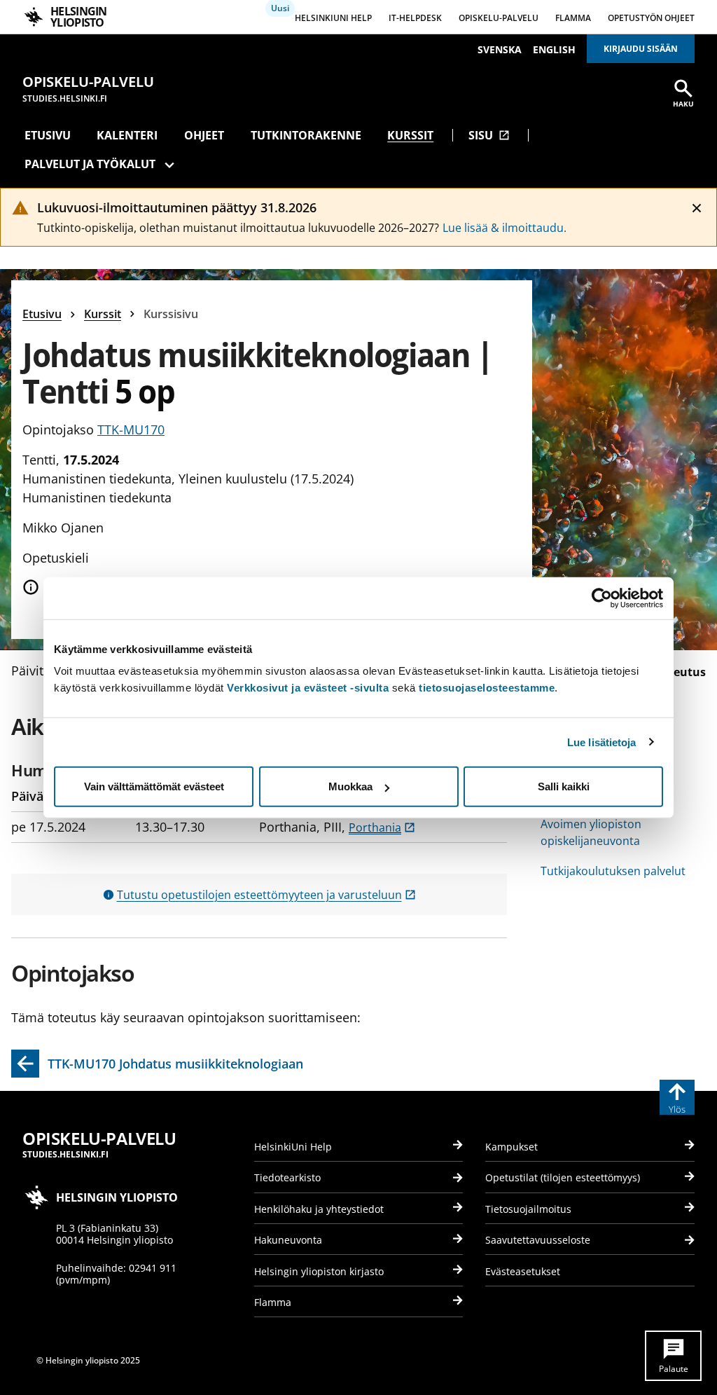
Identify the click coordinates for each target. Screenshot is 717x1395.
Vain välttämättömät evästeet (154, 786)
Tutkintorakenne (306, 135)
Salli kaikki (564, 786)
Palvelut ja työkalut (90, 164)
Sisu (489, 135)
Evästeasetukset (522, 1271)
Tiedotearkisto (287, 1177)
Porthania (382, 827)
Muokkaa (350, 786)
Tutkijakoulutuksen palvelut (613, 871)
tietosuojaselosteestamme (487, 688)
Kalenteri (127, 135)
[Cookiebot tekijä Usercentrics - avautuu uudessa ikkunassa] (602, 597)
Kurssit (410, 135)
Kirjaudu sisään (641, 49)
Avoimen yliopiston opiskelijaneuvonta (591, 832)
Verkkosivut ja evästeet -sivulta (308, 688)
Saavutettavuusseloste (537, 1239)
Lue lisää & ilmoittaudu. (504, 227)
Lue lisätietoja (601, 742)
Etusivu (48, 135)
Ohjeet (204, 135)
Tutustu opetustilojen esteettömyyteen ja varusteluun (266, 894)
